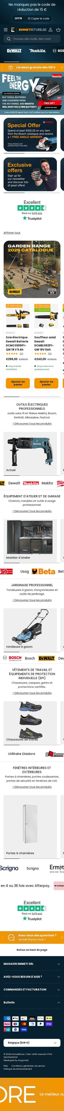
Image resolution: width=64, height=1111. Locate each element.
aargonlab (23, 1060)
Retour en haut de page (32, 950)
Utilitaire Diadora (36, 754)
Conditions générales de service (28, 1065)
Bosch (8, 658)
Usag (37, 571)
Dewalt (43, 658)
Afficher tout (12, 233)
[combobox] (32, 39)
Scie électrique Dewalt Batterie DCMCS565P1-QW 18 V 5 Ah (17, 343)
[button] (58, 30)
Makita (35, 483)
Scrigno (12, 868)
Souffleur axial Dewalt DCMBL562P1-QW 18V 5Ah (45, 343)
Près (6, 1065)
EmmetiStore (18, 1054)
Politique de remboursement (18, 1068)
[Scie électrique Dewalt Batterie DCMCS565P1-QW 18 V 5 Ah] (18, 316)
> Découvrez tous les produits (32, 423)
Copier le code (40, 18)
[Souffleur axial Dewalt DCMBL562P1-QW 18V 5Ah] (46, 316)
